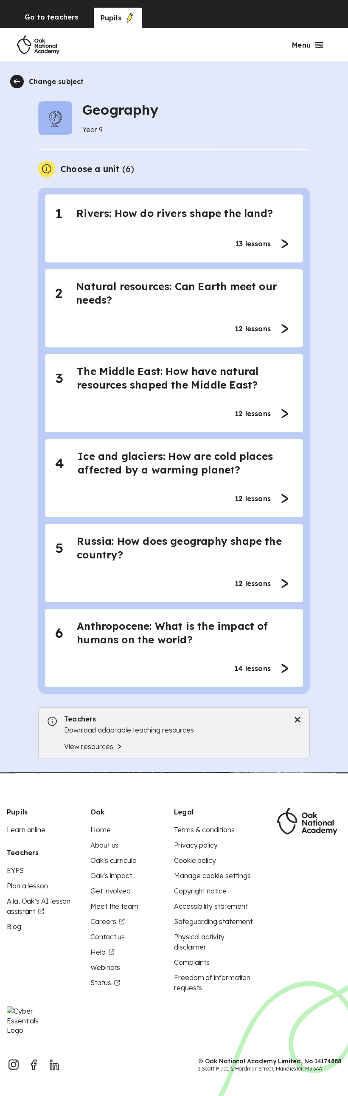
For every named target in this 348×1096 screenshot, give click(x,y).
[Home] (38, 45)
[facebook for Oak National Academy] (34, 1064)
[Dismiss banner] (297, 720)
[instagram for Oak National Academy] (13, 1064)
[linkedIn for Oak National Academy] (54, 1064)
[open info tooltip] (46, 169)
